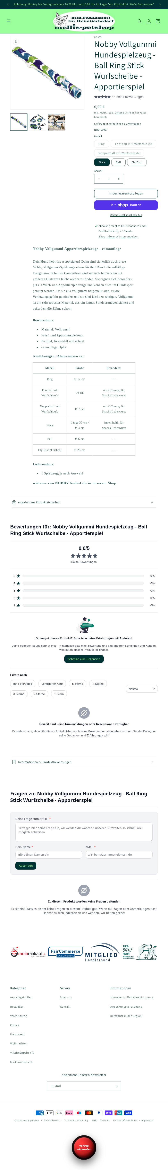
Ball (118, 162)
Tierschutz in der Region (126, 1016)
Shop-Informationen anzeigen (118, 236)
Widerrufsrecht (52, 1120)
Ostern (14, 1025)
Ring (102, 144)
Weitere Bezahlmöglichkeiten (126, 214)
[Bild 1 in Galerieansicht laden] (18, 122)
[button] (8, 21)
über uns (66, 997)
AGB (94, 1120)
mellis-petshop (31, 1120)
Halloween (17, 1034)
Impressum (147, 1120)
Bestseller (17, 1006)
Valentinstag (18, 1016)
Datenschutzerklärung (76, 1120)
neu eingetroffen (21, 997)
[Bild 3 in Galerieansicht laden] (56, 122)
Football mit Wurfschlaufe (134, 144)
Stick (102, 162)
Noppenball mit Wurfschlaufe (120, 154)
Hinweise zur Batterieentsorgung (131, 997)
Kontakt (65, 1006)
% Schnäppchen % (22, 1052)
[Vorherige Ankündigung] (7, 4)
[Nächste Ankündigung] (160, 4)
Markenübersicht (21, 1062)
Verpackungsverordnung (126, 1006)
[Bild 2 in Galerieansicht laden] (37, 122)
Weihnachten (19, 1043)
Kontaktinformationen (125, 1120)
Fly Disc (137, 162)
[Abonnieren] (116, 1086)
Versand (119, 112)
